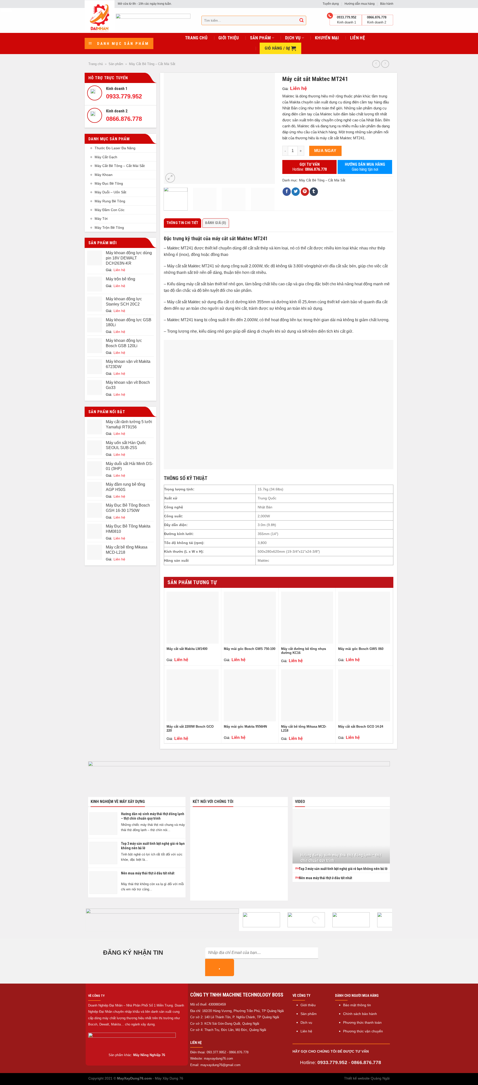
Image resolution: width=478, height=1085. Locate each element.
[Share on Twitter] (296, 191)
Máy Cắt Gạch (106, 157)
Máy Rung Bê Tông (110, 201)
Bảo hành (386, 3)
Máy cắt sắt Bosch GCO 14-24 (360, 726)
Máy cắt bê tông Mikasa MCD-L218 (303, 729)
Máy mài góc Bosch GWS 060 (360, 649)
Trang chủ (196, 37)
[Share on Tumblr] (314, 191)
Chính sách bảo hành (360, 1014)
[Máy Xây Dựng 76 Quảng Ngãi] (100, 15)
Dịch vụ (292, 37)
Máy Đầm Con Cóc (109, 210)
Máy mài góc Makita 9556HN (245, 726)
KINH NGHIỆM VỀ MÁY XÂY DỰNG (118, 801)
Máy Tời (101, 219)
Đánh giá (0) (215, 223)
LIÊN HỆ (196, 1043)
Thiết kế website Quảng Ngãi (367, 1078)
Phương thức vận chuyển (363, 1031)
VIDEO (300, 801)
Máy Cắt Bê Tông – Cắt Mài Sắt (152, 64)
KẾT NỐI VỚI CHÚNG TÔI (213, 801)
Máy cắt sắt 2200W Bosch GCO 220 (190, 729)
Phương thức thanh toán (362, 1022)
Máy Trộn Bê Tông (109, 228)
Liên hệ (357, 37)
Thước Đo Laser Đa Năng (115, 148)
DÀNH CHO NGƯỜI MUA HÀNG (357, 996)
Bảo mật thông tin (357, 1005)
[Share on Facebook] (287, 191)
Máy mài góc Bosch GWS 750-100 (249, 649)
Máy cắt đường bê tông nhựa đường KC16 (303, 651)
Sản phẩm (260, 37)
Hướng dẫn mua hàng (360, 3)
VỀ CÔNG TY (96, 996)
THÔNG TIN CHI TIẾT (182, 223)
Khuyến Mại (327, 37)
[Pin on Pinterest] (305, 191)
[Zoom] (170, 178)
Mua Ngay (325, 151)
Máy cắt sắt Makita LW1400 (187, 649)
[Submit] (301, 20)
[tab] (183, 223)
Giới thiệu (228, 37)
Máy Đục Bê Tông (109, 183)
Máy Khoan (104, 175)
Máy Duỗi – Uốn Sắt (110, 192)
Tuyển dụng (331, 3)
